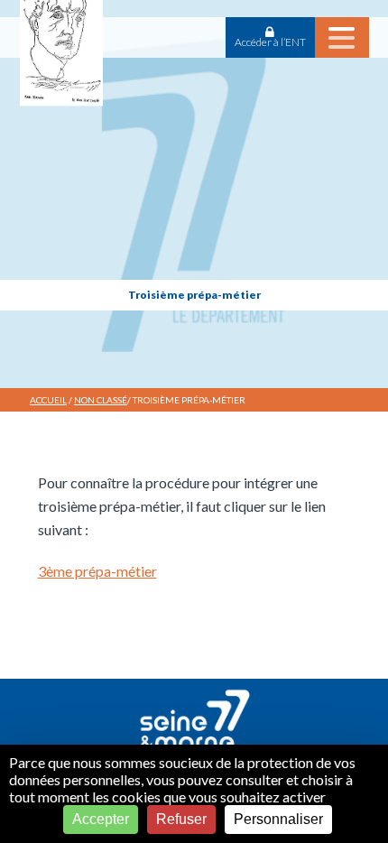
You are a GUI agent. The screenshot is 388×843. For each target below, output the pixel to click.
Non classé (100, 399)
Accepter (100, 819)
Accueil (48, 399)
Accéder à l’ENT (270, 42)
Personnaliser (278, 819)
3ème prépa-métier (97, 570)
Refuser (181, 819)
